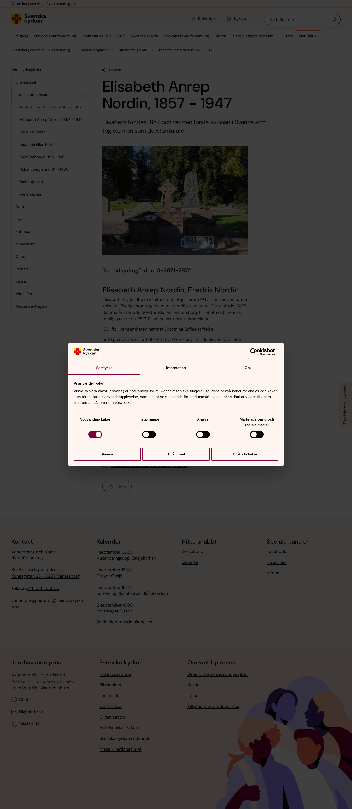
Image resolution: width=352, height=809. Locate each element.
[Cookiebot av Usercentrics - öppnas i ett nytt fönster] (257, 351)
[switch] (149, 434)
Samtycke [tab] (104, 368)
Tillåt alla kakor (244, 454)
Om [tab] (248, 368)
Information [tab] (176, 368)
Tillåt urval (176, 454)
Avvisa (107, 454)
